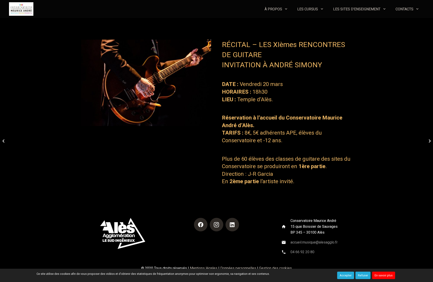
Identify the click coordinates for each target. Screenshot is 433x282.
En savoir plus (384, 275)
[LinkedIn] (232, 224)
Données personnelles (238, 268)
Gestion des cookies (275, 268)
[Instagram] (216, 224)
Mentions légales (203, 268)
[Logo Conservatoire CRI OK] (21, 9)
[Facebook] (200, 224)
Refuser (363, 275)
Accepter (346, 275)
